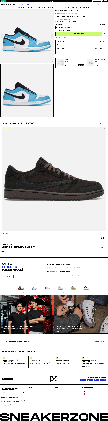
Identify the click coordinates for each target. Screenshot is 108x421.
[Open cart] (106, 4)
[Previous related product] (103, 56)
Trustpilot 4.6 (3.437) (8, 378)
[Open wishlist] (102, 4)
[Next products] (105, 238)
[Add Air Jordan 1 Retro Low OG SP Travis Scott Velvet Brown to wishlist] (104, 128)
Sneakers (58, 10)
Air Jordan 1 (68, 10)
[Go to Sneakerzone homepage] (8, 4)
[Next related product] (105, 56)
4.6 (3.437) (4, 1)
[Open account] (99, 4)
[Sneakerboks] (60, 62)
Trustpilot (2, 251)
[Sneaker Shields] (90, 62)
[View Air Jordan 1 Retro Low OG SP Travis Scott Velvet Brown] (54, 179)
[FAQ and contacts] (95, 4)
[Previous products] (101, 238)
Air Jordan (63, 10)
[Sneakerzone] (53, 379)
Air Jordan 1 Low (75, 10)
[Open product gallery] (27, 36)
